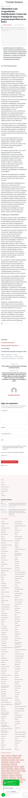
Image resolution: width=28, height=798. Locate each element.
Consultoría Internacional (7, 647)
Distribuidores (4, 679)
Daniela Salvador (7, 25)
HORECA (15, 354)
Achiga (2, 525)
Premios (17, 640)
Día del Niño (4, 669)
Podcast (17, 636)
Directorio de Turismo (6, 675)
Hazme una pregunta (11, 784)
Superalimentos (18, 715)
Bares (2, 566)
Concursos (3, 641)
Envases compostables (6, 698)
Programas (17, 660)
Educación (3, 683)
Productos (17, 651)
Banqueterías (4, 564)
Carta (2, 594)
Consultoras (4, 645)
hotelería (13, 771)
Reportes (17, 683)
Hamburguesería (19, 538)
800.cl (2, 493)
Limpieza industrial (19, 589)
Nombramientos (18, 602)
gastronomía (9, 769)
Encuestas (3, 691)
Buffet (2, 579)
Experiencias (4, 723)
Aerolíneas (3, 530)
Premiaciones (18, 638)
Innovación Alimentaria (20, 572)
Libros (16, 585)
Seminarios (17, 692)
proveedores (21, 358)
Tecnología (17, 721)
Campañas (3, 585)
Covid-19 (12, 762)
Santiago (19, 777)
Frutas (16, 528)
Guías (16, 534)
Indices (16, 559)
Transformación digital (20, 734)
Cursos (2, 656)
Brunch (2, 577)
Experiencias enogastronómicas (5, 725)
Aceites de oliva (5, 523)
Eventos (3, 720)
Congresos (3, 643)
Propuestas (17, 666)
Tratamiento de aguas (20, 736)
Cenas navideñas (5, 607)
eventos (16, 766)
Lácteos (16, 580)
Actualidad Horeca (5, 528)
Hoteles (16, 551)
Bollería (3, 572)
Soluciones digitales (19, 708)
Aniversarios (4, 547)
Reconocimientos (19, 679)
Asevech (3, 558)
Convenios (3, 649)
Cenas (2, 602)
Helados (17, 543)
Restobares (17, 688)
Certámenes (4, 615)
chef (18, 760)
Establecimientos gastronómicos (5, 713)
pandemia (16, 773)
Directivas (3, 673)
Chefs (2, 624)
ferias (3, 769)
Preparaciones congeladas (18, 643)
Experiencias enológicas (6, 728)
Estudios (3, 718)
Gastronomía (18, 530)
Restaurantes (18, 686)
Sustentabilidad (18, 717)
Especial (3, 706)
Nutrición (17, 610)
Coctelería (3, 632)
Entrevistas (3, 696)
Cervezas (3, 619)
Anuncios (3, 549)
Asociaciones (4, 560)
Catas (2, 598)
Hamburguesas (18, 536)
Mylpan (3, 773)
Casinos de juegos (5, 596)
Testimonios (17, 728)
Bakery (2, 562)
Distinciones (4, 677)
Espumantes (4, 711)
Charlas (3, 622)
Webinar (17, 749)
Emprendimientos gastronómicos (5, 686)
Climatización (4, 628)
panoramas (5, 775)
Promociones (18, 662)
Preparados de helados (20, 649)
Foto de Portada (18, 523)
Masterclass (17, 595)
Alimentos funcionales (6, 545)
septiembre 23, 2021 (19, 25)
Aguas (2, 536)
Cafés (2, 581)
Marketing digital (18, 593)
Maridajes (17, 591)
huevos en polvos (18, 356)
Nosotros (3, 485)
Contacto (3, 495)
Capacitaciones (5, 587)
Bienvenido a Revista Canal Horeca (12, 782)
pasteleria (11, 775)
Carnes (3, 590)
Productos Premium (19, 654)
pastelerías (18, 775)
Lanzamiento (18, 582)
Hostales (17, 547)
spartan (16, 713)
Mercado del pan (19, 600)
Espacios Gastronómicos (7, 704)
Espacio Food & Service (7, 766)
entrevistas (14, 764)
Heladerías (17, 540)
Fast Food (3, 736)
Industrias (17, 561)
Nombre (3, 427)
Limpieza (17, 587)
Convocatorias (4, 651)
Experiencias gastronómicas (4, 731)
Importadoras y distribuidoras (18, 554)
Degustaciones (4, 660)
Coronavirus (5, 762)
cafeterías (4, 758)
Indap (16, 557)
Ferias (2, 743)
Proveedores (7, 6)
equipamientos (4, 700)
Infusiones (17, 565)
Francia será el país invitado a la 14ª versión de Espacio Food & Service (17, 504)
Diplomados (4, 671)
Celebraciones (4, 600)
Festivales (3, 745)
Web (2, 440)
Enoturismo (3, 693)
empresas (3, 689)
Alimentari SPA (8, 354)
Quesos (16, 673)
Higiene (16, 545)
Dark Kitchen (4, 658)
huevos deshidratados (7, 356)
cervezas (13, 760)
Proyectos (17, 671)
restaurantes (13, 777)
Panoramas (17, 621)
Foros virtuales (18, 521)
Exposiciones (4, 734)
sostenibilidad (21, 779)
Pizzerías (17, 632)
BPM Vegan (3, 575)
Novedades (17, 608)
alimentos (14, 755)
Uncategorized (18, 740)
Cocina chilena (4, 630)
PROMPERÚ (17, 664)
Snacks (16, 696)
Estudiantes (3, 716)
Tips (16, 730)
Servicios (17, 694)
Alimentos (3, 543)
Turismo (16, 738)
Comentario (4, 410)
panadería (9, 773)
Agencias (3, 532)
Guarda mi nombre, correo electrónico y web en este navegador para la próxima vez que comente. (14, 447)
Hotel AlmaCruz (5, 771)
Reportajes (17, 681)
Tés (15, 725)
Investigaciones (18, 578)
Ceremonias (4, 613)
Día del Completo (5, 666)
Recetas (17, 677)
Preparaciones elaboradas (18, 646)
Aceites (3, 521)
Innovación (17, 570)
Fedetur (3, 738)
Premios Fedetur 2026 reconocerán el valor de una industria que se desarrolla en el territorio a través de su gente (17, 512)
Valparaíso (19, 782)
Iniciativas (17, 567)
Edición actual (4, 489)
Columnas (3, 634)
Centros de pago (5, 609)
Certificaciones (4, 617)
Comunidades (4, 639)
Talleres (16, 719)
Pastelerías (17, 625)
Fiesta (2, 747)
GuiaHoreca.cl (4, 491)
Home (2, 6)
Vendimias (17, 743)
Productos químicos (19, 656)
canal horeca (16, 758)
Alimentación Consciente (7, 540)
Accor (3, 755)
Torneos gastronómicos (20, 732)
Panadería (17, 617)
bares (19, 755)
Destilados (3, 664)
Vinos (16, 747)
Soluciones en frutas (19, 711)
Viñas (16, 745)
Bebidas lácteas (5, 570)
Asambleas (3, 555)
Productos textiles (19, 658)
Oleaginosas (18, 612)
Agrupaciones (4, 534)
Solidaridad (17, 701)
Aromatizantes (4, 551)
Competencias (4, 637)
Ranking (16, 675)
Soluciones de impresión (20, 706)
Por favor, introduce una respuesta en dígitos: (12, 452)
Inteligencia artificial (19, 576)
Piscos (16, 627)
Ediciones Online (5, 487)
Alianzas (3, 538)
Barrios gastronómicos (6, 568)
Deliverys (3, 662)
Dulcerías (3, 681)
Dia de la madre (5, 764)
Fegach (3, 740)
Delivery (17, 762)
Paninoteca (17, 619)
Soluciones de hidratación (18, 703)
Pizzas (16, 629)
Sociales (17, 698)
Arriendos (3, 553)
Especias (3, 708)
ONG (16, 614)
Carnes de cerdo (5, 592)
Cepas (2, 611)
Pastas (16, 623)
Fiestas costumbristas (6, 749)
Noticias (16, 606)
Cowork (3, 654)
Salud (16, 690)
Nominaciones (18, 604)
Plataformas (17, 634)
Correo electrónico (6, 433)
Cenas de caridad (5, 604)
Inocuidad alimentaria (20, 574)
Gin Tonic (17, 532)
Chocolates (4, 626)
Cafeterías (3, 583)
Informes (17, 563)
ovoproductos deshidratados (9, 358)
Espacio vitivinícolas (6, 702)
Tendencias (17, 723)
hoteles (18, 771)
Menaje (16, 597)
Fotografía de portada (20, 525)
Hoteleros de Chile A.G (20, 549)
